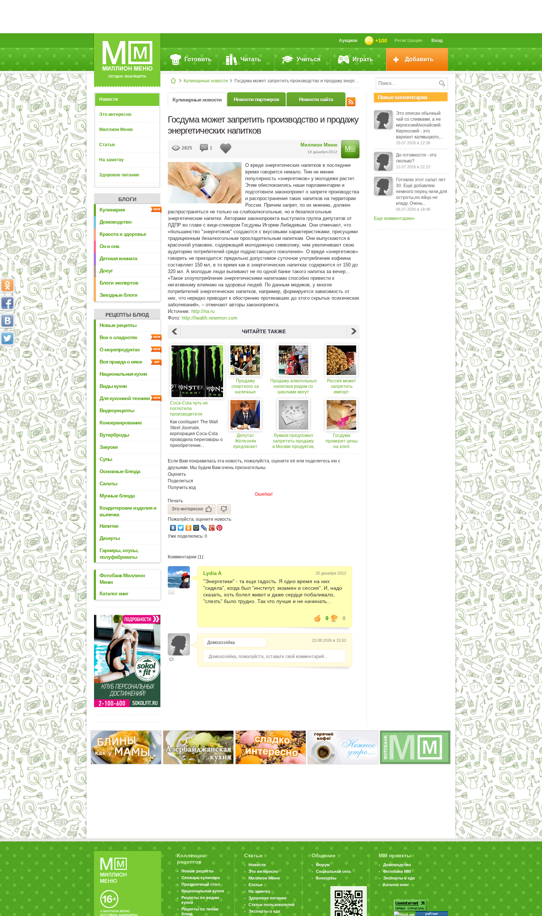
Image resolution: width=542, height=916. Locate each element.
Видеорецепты (117, 410)
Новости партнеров (256, 99)
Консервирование (121, 423)
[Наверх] (7, 371)
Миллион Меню (116, 129)
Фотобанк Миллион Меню (122, 578)
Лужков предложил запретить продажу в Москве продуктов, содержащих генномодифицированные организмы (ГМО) (293, 441)
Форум (323, 864)
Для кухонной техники (125, 398)
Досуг (106, 270)
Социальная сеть (333, 871)
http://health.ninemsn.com (209, 318)
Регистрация (408, 40)
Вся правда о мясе (121, 362)
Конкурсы (326, 878)
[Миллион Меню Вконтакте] (7, 320)
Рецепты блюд (127, 315)
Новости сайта (316, 99)
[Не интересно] (224, 509)
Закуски (109, 447)
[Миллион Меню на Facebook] (7, 303)
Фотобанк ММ (397, 871)
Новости (108, 99)
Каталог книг (114, 593)
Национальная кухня (123, 374)
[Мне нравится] (317, 618)
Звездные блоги (118, 295)
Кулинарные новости (206, 80)
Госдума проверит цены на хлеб (342, 441)
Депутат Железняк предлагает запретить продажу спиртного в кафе (245, 441)
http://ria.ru (203, 311)
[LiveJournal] (204, 528)
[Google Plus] (212, 528)
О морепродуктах (120, 349)
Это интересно (115, 114)
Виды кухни (113, 386)
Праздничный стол (200, 884)
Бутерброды (114, 435)
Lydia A (212, 573)
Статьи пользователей (272, 904)
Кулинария (112, 210)
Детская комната (118, 258)
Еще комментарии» (394, 218)
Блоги (127, 199)
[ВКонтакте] (173, 528)
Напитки (109, 526)
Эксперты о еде (264, 911)
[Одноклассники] (188, 528)
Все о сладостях (118, 337)
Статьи (107, 144)
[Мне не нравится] (334, 618)
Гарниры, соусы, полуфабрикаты (119, 553)
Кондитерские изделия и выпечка (128, 511)
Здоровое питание (119, 175)
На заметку (111, 159)
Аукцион (348, 40)
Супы (106, 459)
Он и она (109, 246)
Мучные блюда (117, 496)
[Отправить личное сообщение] (171, 592)
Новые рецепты (118, 325)
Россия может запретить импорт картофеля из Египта (341, 386)
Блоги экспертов (119, 283)
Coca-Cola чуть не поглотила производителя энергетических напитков (196, 408)
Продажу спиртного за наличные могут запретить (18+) (245, 386)
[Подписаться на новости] (351, 100)
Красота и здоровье (123, 234)
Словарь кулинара (200, 877)
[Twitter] (181, 528)
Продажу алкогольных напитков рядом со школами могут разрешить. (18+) (293, 386)
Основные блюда (120, 471)
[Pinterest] (219, 528)
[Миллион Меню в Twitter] (7, 338)
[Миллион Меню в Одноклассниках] (7, 285)
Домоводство (116, 222)
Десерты (110, 538)
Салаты (108, 483)
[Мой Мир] (196, 528)
